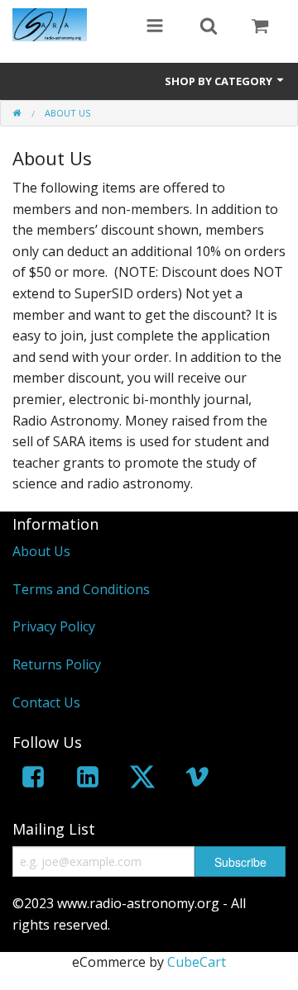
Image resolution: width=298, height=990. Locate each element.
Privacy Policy (53, 626)
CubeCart (196, 962)
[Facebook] (33, 780)
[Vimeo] (197, 780)
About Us (41, 551)
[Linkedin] (87, 780)
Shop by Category (220, 81)
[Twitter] (142, 780)
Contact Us (46, 702)
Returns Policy (56, 664)
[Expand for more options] (154, 27)
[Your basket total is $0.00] (260, 27)
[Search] (208, 27)
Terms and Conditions (81, 589)
